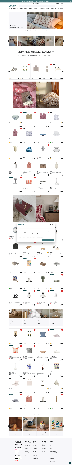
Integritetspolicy (35, 449)
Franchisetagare (35, 454)
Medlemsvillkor (44, 452)
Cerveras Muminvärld (53, 452)
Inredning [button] (30, 8)
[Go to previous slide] (9, 41)
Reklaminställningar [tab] (41, 227)
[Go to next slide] (63, 41)
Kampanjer (52, 8)
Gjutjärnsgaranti (44, 449)
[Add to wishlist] (16, 78)
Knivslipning (43, 451)
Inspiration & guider (53, 451)
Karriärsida (35, 452)
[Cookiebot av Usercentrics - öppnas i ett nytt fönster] (50, 224)
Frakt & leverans (27, 445)
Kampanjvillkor (27, 452)
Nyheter (51, 448)
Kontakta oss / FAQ (28, 442)
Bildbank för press (36, 455)
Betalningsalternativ (28, 446)
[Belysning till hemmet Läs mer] (15, 424)
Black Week (51, 449)
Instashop (51, 454)
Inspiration (62, 8)
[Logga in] (59, 5)
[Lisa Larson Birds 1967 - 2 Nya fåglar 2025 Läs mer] (56, 424)
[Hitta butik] (58, 5)
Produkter (10, 8)
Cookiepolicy (35, 451)
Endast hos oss (35, 444)
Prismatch (43, 445)
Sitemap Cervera (35, 458)
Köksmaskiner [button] (15, 8)
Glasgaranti (43, 446)
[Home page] (12, 6)
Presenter (51, 444)
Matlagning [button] (21, 8)
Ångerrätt (26, 448)
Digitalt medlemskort (45, 444)
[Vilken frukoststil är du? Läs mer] (29, 424)
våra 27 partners (22, 231)
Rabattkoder (43, 454)
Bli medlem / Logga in (45, 442)
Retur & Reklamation (28, 449)
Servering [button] (25, 8)
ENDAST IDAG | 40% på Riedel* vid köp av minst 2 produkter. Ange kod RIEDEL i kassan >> (35, 1)
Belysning (33, 30)
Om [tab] (50, 227)
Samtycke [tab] (21, 227)
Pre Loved (35, 8)
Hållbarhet (35, 446)
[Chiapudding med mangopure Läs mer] (42, 424)
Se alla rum (44, 30)
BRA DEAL (26, 454)
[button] (20, 6)
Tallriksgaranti (44, 448)
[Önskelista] (61, 5)
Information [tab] (31, 227)
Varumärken (57, 8)
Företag (26, 455)
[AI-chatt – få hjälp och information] (70, 463)
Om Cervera (35, 442)
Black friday (52, 458)
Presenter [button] (47, 8)
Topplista (51, 459)
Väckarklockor (38, 30)
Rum (50, 445)
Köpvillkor (26, 451)
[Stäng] (70, 1)
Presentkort (26, 444)
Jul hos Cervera (52, 461)
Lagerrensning (42, 8)
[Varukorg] (62, 5)
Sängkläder (28, 30)
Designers (51, 455)
